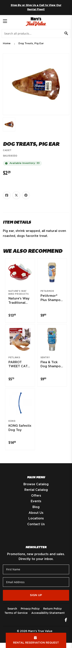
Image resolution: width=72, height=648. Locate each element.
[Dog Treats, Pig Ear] (9, 124)
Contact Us (36, 524)
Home (7, 43)
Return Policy (52, 608)
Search (12, 608)
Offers (36, 495)
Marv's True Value (40, 631)
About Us (36, 512)
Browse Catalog (36, 484)
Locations (36, 518)
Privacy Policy (30, 608)
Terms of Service (16, 613)
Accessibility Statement (48, 613)
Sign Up (36, 595)
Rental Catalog (36, 489)
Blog (36, 507)
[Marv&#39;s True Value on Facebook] (66, 620)
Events (36, 501)
